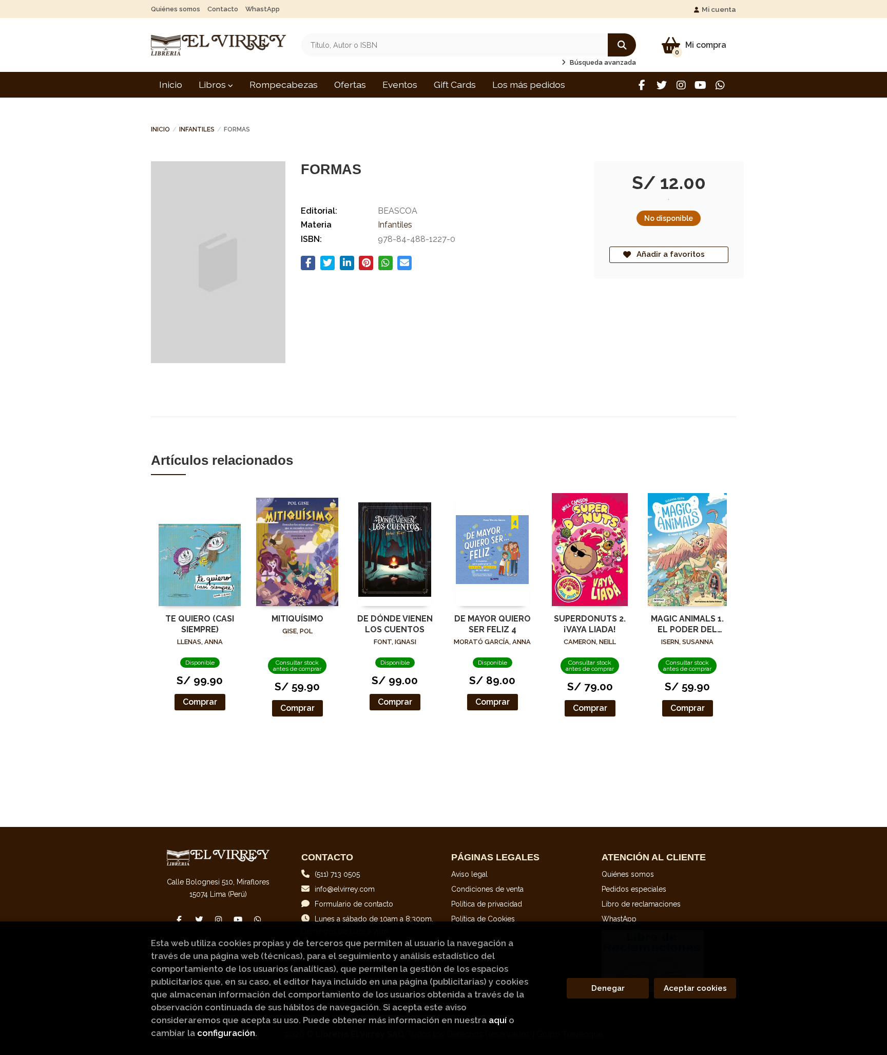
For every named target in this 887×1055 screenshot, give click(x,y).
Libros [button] (213, 84)
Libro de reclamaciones (641, 904)
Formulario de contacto (354, 904)
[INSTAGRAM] (680, 85)
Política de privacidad (486, 904)
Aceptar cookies (695, 988)
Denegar (608, 988)
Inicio (160, 129)
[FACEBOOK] (641, 85)
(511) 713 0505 (337, 874)
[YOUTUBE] (700, 85)
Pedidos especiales (634, 889)
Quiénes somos (175, 9)
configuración (226, 1033)
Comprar (200, 702)
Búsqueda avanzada (602, 62)
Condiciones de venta (487, 889)
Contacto (222, 9)
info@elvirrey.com (345, 889)
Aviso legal (469, 874)
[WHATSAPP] (719, 85)
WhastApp (262, 9)
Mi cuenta (719, 9)
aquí (498, 1020)
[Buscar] (622, 44)
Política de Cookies (483, 919)
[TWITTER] (661, 85)
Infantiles (197, 129)
